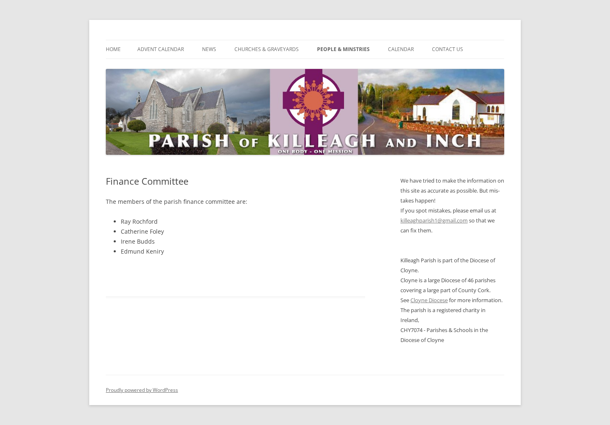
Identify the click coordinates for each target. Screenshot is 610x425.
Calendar (401, 49)
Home (113, 49)
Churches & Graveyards (266, 49)
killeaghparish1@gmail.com (434, 220)
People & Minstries (343, 49)
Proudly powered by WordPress (142, 389)
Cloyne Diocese (429, 300)
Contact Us (447, 49)
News (209, 49)
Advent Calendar (160, 49)
